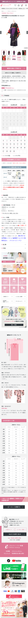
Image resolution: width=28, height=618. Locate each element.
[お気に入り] (15, 5)
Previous (1, 32)
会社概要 (8, 551)
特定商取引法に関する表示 (18, 553)
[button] (25, 599)
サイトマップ (7, 553)
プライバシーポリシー (17, 551)
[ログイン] (18, 5)
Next (27, 32)
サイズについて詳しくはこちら (10, 213)
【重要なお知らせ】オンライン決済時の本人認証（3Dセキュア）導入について (14, 1)
